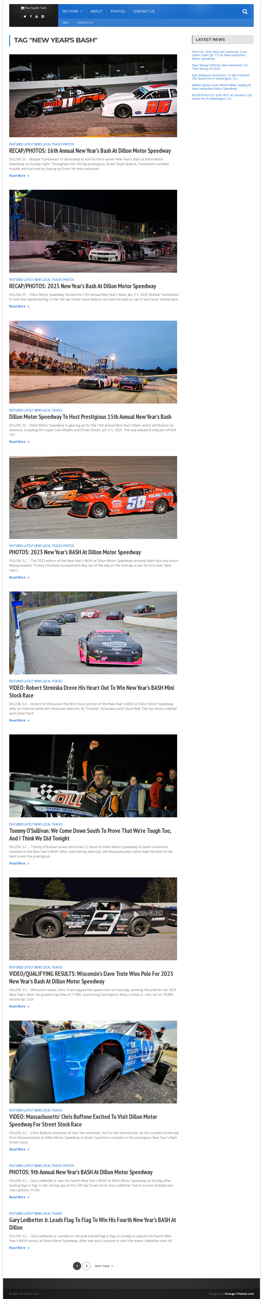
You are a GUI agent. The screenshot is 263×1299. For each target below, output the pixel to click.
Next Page (102, 1266)
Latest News (33, 144)
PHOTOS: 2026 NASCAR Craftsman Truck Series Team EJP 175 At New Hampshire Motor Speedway (219, 55)
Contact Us (144, 11)
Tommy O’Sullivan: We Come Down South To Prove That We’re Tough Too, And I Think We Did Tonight (90, 834)
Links (65, 22)
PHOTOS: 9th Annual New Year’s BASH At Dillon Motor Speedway (80, 1172)
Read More (17, 175)
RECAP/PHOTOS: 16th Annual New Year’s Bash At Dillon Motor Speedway (90, 150)
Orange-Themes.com (239, 1294)
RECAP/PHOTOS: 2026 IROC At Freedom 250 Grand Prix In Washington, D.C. (222, 97)
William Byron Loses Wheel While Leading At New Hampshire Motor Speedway (221, 86)
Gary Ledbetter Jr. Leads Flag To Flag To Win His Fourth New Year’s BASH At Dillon (92, 1224)
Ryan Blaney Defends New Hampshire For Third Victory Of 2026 (220, 67)
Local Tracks (52, 144)
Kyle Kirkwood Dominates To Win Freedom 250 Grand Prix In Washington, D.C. (221, 77)
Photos (118, 11)
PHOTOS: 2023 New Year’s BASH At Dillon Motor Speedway (75, 552)
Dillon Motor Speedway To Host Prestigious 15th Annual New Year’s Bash (90, 417)
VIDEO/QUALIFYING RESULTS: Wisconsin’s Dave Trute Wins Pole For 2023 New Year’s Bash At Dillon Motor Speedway (91, 977)
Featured (16, 144)
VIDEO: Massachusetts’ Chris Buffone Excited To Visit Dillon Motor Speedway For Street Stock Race (83, 1120)
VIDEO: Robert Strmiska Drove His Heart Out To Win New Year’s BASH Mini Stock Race (91, 691)
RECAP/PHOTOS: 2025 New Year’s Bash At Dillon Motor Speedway (82, 286)
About (96, 11)
